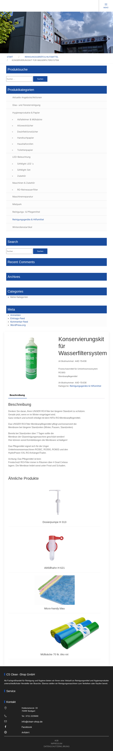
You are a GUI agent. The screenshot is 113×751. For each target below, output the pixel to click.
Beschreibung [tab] (17, 395)
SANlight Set (23, 169)
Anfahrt (25, 732)
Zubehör (21, 176)
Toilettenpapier (25, 150)
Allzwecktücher (25, 125)
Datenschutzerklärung (56, 746)
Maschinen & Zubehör (23, 182)
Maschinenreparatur (22, 196)
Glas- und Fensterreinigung (26, 105)
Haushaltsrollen (25, 143)
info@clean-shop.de (32, 721)
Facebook (27, 727)
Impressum (56, 743)
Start (10, 57)
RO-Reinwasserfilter (27, 189)
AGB (56, 740)
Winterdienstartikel (22, 227)
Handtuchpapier (25, 137)
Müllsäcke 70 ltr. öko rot (54, 654)
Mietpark (17, 204)
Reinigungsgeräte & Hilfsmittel (41, 57)
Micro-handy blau (54, 608)
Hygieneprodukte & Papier (26, 112)
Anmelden (15, 315)
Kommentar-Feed (19, 321)
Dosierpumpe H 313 (54, 522)
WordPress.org (18, 325)
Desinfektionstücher (27, 131)
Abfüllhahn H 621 (54, 567)
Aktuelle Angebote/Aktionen (27, 97)
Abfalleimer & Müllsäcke (29, 119)
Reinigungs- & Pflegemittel (26, 211)
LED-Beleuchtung (21, 156)
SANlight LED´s (25, 163)
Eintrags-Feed (17, 318)
